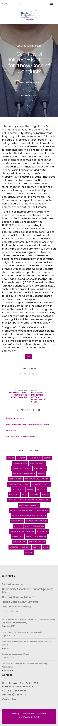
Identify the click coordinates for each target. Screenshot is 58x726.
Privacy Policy (28, 713)
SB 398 (37, 547)
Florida (13, 500)
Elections (14, 495)
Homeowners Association (23, 531)
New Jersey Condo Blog (16, 606)
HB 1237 (18, 526)
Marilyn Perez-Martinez (30, 82)
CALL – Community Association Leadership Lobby (27, 424)
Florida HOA (43, 510)
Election (41, 489)
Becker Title (11, 430)
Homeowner (39, 526)
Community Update (32, 46)
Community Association (24, 474)
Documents (18, 489)
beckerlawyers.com (15, 418)
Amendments (35, 458)
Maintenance (20, 542)
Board (47, 458)
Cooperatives (15, 484)
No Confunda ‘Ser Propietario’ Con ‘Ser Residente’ (22, 632)
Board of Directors (22, 468)
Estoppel (35, 495)
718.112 (11, 458)
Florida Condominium (29, 505)
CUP (29, 356)
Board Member (21, 463)
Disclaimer (41, 713)
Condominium (16, 479)
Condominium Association (37, 479)
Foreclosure (17, 521)
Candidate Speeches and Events (15, 654)
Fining (46, 495)
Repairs (26, 547)
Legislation (41, 537)
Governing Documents (37, 521)
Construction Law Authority (18, 597)
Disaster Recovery (42, 484)
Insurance (18, 537)
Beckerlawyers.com (13, 584)
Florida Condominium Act (22, 510)
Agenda (22, 458)
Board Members (38, 463)
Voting (30, 552)
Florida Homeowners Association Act (29, 516)
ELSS (25, 495)
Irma (29, 537)
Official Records (37, 542)
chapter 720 (40, 468)
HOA (27, 526)
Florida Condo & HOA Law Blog (20, 601)
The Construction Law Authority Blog (21, 436)
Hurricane (43, 531)
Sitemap (15, 713)
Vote (46, 547)
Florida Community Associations (35, 500)
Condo (42, 474)
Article (20, 46)
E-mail (31, 489)
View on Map (9, 699)
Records (14, 547)
